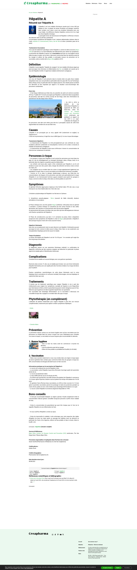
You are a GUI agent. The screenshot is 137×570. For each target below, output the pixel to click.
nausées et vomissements (41, 41)
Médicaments (81, 547)
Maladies (88, 3)
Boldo (31, 308)
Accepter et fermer (107, 567)
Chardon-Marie (34, 324)
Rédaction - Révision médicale (95, 544)
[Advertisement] (54, 504)
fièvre (51, 41)
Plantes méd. (81, 550)
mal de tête (56, 41)
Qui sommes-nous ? (93, 541)
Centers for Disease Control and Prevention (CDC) (71, 113)
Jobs (110, 3)
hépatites (38, 426)
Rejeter (118, 567)
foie (60, 69)
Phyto (100, 3)
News (105, 3)
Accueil (30, 12)
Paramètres (127, 567)
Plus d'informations (28, 568)
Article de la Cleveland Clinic (37, 478)
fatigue (54, 205)
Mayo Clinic (51, 59)
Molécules (94, 3)
